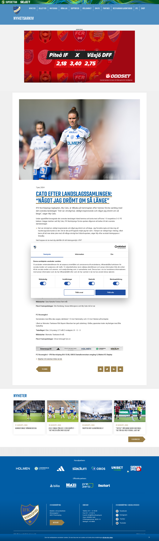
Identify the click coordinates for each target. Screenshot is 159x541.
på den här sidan (108, 537)
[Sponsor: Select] (25, 3)
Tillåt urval (79, 292)
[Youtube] (117, 523)
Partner (106, 8)
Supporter (75, 8)
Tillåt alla (110, 292)
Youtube (123, 523)
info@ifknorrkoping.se (95, 515)
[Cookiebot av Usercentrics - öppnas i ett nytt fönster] (116, 247)
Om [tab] (112, 254)
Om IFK (97, 8)
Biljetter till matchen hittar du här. (50, 359)
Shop (143, 8)
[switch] (67, 283)
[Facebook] (117, 511)
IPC (137, 8)
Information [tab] (79, 254)
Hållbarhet (87, 8)
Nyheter (32, 8)
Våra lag (64, 8)
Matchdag (53, 8)
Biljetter (42, 8)
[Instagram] (117, 515)
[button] (100, 369)
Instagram (123, 515)
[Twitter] (117, 519)
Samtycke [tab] (47, 254)
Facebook (123, 511)
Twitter (122, 519)
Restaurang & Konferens (122, 8)
